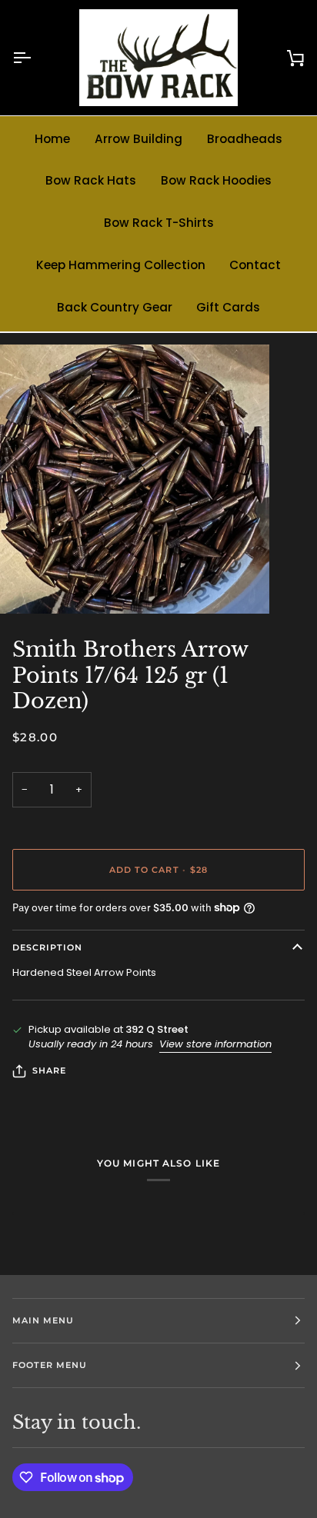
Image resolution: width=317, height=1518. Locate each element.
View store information (215, 1044)
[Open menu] (35, 57)
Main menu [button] (43, 1320)
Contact (255, 265)
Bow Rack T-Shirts (159, 223)
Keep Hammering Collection (120, 265)
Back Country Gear (114, 307)
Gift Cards (228, 307)
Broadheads (244, 139)
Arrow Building (138, 139)
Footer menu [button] (49, 1365)
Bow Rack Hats (90, 180)
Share (49, 1070)
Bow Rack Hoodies (216, 180)
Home (52, 139)
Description (47, 947)
